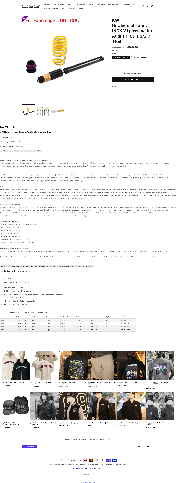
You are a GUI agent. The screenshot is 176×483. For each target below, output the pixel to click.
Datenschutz (93, 440)
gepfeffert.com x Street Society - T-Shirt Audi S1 (73, 383)
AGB (108, 440)
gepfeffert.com (58, 464)
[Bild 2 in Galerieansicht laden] (43, 111)
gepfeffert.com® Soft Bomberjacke (129, 423)
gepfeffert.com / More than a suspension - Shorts (102, 383)
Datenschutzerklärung (93, 464)
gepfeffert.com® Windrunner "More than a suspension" (44, 423)
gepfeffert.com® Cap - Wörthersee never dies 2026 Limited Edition (16, 423)
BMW (86, 482)
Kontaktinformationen (120, 464)
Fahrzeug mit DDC (139, 57)
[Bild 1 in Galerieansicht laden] (28, 111)
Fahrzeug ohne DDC (121, 57)
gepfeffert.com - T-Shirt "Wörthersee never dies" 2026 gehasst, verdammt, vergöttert (159, 384)
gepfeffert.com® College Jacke (69, 423)
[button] (114, 4)
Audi (90, 482)
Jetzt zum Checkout (133, 79)
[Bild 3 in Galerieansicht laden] (57, 111)
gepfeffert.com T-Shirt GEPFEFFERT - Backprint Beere (43, 383)
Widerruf (102, 440)
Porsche (93, 482)
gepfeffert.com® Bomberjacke (98, 423)
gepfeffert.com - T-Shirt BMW (127, 382)
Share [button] (116, 86)
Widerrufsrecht (80, 464)
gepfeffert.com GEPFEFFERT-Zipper (14, 382)
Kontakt (74, 440)
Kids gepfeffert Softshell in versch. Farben (158, 423)
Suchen (67, 440)
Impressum (83, 440)
